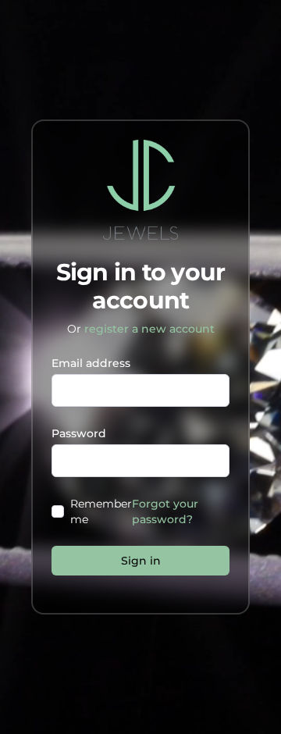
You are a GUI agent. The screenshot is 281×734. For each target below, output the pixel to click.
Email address (91, 363)
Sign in (141, 561)
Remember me (101, 511)
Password (79, 433)
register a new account (149, 329)
